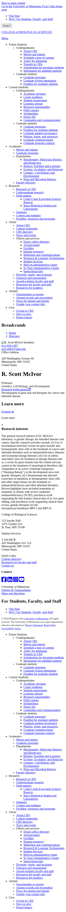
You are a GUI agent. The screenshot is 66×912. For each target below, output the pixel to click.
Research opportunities (36, 696)
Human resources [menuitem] (33, 251)
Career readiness (33, 687)
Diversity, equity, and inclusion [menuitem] (34, 274)
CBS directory (24, 821)
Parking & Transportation (16, 590)
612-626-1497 (9, 345)
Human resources (33, 841)
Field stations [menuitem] (23, 195)
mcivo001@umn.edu (13, 349)
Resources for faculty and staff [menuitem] (33, 284)
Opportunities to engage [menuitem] (30, 294)
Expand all (7, 411)
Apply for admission (35, 650)
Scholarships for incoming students (43, 657)
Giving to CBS (25, 900)
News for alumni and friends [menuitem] (32, 300)
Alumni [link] (13, 291)
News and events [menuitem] (26, 235)
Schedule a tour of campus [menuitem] (38, 57)
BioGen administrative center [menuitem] (40, 264)
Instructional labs (33, 861)
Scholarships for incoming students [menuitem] (43, 67)
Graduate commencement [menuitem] (38, 139)
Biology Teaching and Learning (41, 756)
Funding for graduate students (40, 673)
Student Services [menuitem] (33, 261)
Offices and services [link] (27, 238)
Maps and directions (13, 593)
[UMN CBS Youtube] (21, 580)
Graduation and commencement (41, 710)
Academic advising (34, 683)
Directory (14, 336)
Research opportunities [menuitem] (36, 106)
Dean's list (29, 706)
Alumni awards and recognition (34, 887)
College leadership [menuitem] (27, 228)
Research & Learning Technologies (43, 848)
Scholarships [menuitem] (30, 113)
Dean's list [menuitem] (29, 116)
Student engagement (35, 690)
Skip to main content (13, 3)
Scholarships (30, 703)
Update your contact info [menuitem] (30, 304)
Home (12, 332)
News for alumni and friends (32, 890)
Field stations (23, 785)
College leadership (27, 818)
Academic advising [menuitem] (34, 93)
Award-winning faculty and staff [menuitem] (35, 281)
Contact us (7, 565)
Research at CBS (26, 779)
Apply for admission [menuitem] (35, 60)
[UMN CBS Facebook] (4, 580)
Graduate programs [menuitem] (34, 77)
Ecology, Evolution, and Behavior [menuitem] (43, 169)
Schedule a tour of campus (38, 647)
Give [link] (11, 307)
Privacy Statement (34, 625)
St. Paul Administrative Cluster (41, 858)
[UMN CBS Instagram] (15, 580)
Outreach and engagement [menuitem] (31, 277)
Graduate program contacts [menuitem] (39, 143)
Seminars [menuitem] (21, 212)
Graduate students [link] (26, 74)
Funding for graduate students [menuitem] (40, 83)
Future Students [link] (18, 44)
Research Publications (14, 389)
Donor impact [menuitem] (24, 317)
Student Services (33, 851)
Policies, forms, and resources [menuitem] (40, 136)
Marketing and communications (41, 844)
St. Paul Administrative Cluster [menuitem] (41, 268)
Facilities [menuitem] (28, 248)
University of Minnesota (36, 618)
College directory (11, 559)
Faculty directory (26, 772)
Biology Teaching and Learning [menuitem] (41, 166)
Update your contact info (30, 894)
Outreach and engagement (31, 867)
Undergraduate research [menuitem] (30, 192)
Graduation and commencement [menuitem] (41, 120)
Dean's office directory (36, 831)
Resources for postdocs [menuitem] (29, 287)
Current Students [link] (18, 87)
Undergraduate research (30, 782)
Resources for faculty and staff (19, 562)
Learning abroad (33, 693)
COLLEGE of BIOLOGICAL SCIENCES (26, 32)
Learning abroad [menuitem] (33, 103)
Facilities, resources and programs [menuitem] (35, 218)
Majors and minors (34, 644)
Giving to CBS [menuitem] (25, 310)
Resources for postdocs (29, 877)
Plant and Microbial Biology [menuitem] (39, 179)
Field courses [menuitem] (31, 110)
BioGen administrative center (40, 854)
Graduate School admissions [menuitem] (39, 80)
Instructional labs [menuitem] (33, 271)
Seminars (21, 802)
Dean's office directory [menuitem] (36, 241)
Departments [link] (23, 156)
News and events (26, 825)
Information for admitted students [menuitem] (42, 70)
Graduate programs (34, 667)
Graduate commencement (38, 729)
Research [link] (14, 185)
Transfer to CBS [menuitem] (32, 64)
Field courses (31, 700)
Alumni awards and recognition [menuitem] (34, 297)
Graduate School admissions (39, 670)
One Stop (14, 15)
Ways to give (23, 904)
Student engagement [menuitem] (35, 100)
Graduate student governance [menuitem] (40, 133)
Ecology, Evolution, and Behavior (43, 759)
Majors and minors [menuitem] (34, 54)
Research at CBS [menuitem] (26, 189)
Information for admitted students (42, 660)
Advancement (31, 835)
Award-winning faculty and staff (35, 871)
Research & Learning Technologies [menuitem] (43, 258)
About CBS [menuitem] (30, 51)
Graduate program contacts (39, 733)
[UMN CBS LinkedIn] (9, 580)
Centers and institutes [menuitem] (28, 215)
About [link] (12, 222)
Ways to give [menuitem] (23, 314)
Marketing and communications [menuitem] (41, 254)
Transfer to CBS (32, 654)
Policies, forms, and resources (40, 726)
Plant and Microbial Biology (39, 769)
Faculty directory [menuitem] (26, 182)
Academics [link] (15, 146)
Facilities (28, 838)
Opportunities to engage (30, 884)
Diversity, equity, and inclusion (34, 864)
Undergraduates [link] (25, 47)
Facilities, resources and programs (35, 808)
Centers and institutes (28, 805)
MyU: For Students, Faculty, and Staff (31, 19)
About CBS (30, 641)
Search (6, 25)
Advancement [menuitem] (31, 245)
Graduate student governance (40, 723)
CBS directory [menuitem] (24, 231)
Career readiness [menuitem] (33, 97)
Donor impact (24, 907)
